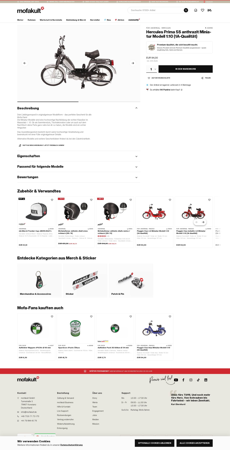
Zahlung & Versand (65, 398)
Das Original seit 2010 (29, 2)
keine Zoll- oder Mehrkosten (62, 2)
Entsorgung (62, 428)
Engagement (98, 411)
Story (94, 398)
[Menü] (32, 435)
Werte (95, 402)
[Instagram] (191, 380)
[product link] (36, 336)
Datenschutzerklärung (71, 445)
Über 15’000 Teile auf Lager (96, 2)
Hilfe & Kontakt (63, 406)
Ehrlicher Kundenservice (130, 2)
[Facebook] (183, 380)
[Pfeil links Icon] (25, 63)
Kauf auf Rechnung (160, 2)
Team (94, 406)
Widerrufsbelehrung (66, 424)
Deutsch (209, 2)
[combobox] (151, 69)
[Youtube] (176, 380)
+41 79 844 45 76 (29, 420)
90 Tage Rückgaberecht (189, 2)
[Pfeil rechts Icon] (133, 63)
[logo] (30, 10)
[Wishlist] (202, 10)
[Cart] (209, 10)
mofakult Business (65, 402)
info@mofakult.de (29, 412)
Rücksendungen (64, 415)
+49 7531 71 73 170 (30, 416)
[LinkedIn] (205, 380)
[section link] (134, 20)
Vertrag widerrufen (65, 419)
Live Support (62, 411)
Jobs (94, 415)
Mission (95, 424)
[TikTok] (198, 380)
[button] (78, 108)
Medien (95, 419)
